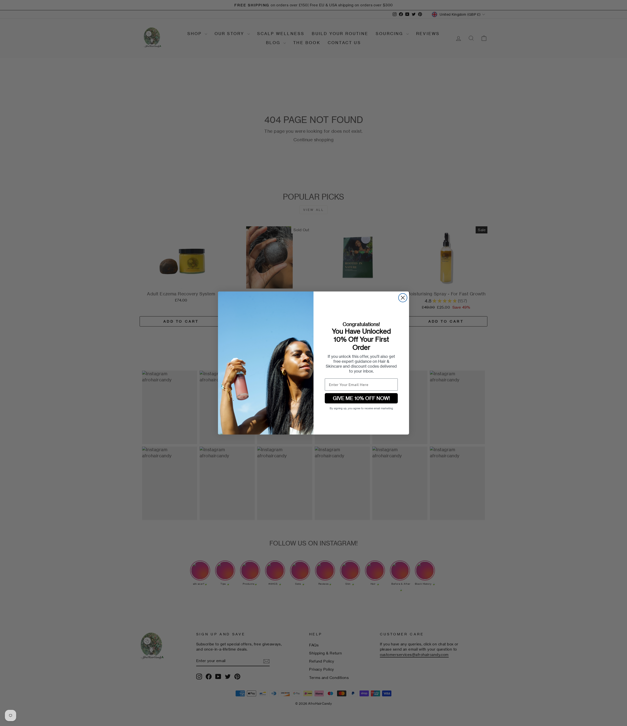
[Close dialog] (402, 297)
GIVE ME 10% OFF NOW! (361, 398)
